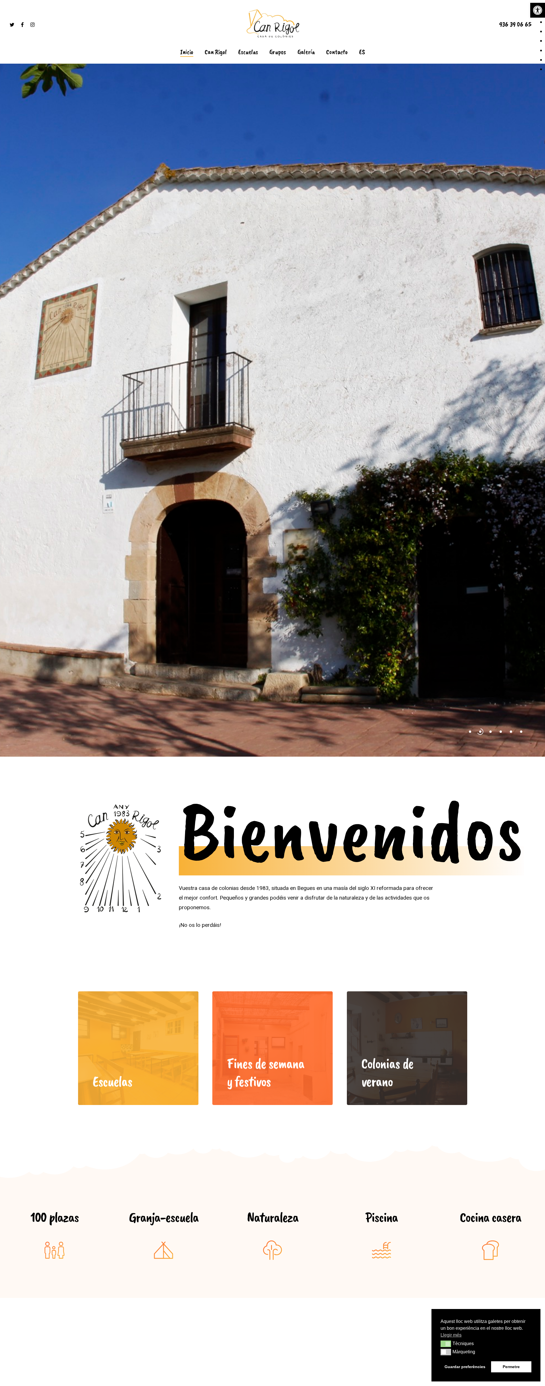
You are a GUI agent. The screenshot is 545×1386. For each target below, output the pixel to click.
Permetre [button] (511, 1366)
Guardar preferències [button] (465, 1366)
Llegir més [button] (451, 1335)
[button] (537, 10)
